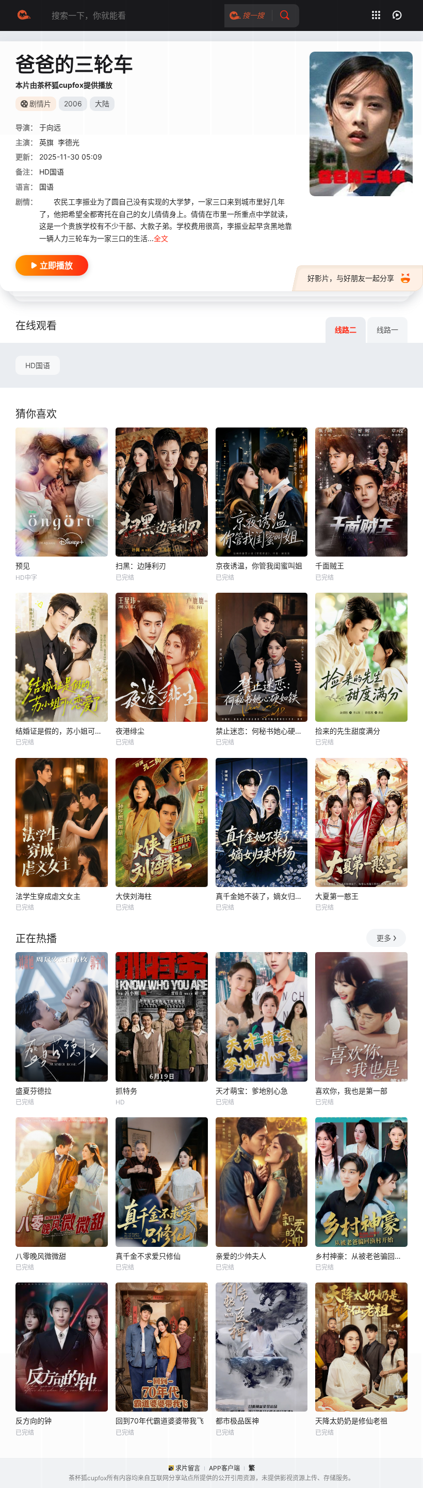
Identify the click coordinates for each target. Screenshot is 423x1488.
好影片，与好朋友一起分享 (350, 278)
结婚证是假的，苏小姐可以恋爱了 (61, 730)
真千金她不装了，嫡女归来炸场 (262, 896)
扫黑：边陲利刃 (141, 565)
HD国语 (37, 365)
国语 (46, 186)
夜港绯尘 (130, 730)
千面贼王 (329, 565)
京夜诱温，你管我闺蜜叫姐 (259, 565)
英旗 (46, 142)
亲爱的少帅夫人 (241, 1256)
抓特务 (126, 1090)
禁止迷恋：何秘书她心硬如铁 (262, 730)
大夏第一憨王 (337, 896)
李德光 (68, 142)
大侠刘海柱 (134, 896)
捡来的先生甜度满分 (347, 730)
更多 (384, 937)
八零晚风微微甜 (40, 1256)
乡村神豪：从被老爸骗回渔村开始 (361, 1256)
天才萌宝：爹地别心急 (252, 1090)
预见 (22, 565)
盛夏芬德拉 (33, 1090)
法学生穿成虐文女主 (47, 896)
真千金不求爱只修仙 (148, 1256)
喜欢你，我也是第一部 (351, 1090)
